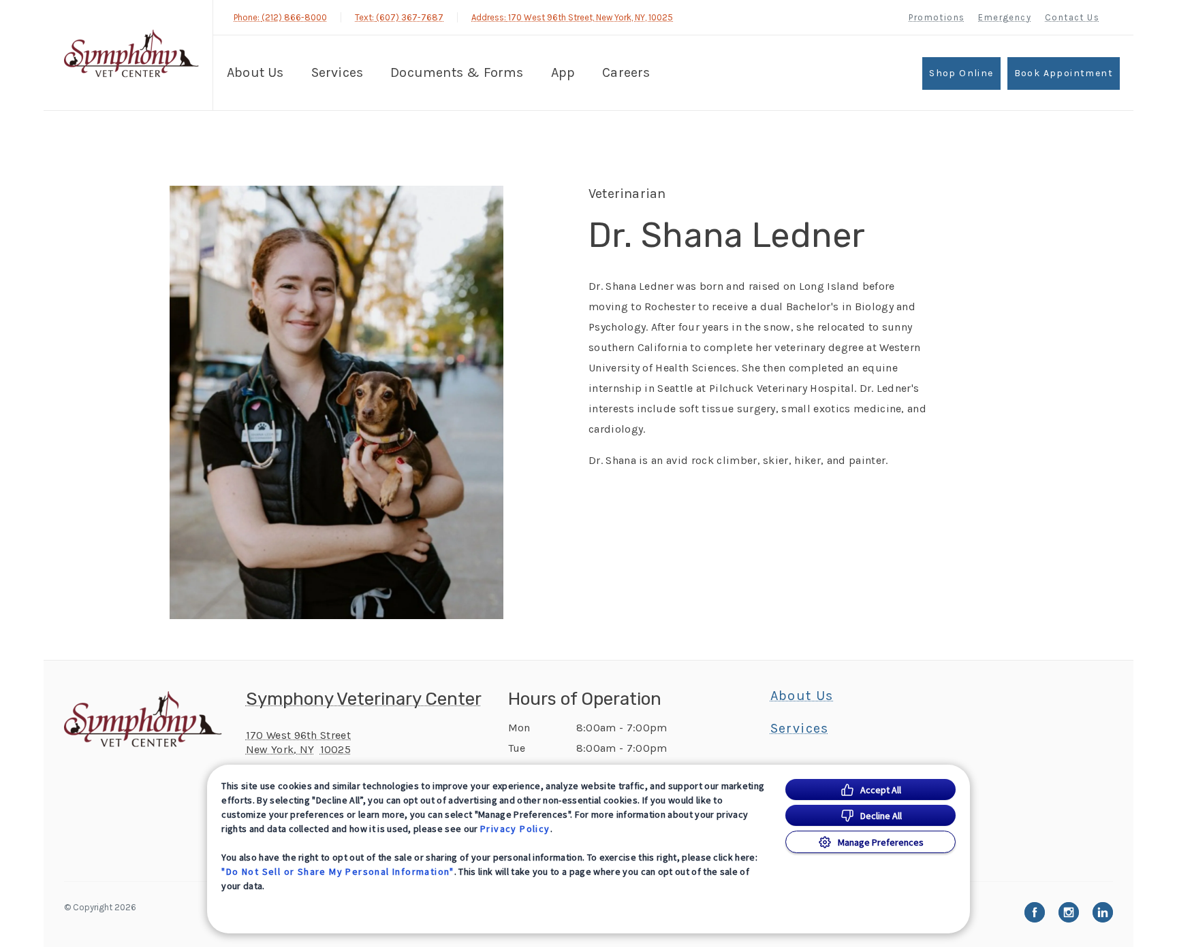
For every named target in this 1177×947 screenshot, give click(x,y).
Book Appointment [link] (1063, 73)
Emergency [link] (1004, 17)
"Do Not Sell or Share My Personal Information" (337, 871)
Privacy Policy (515, 829)
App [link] (563, 72)
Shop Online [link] (961, 73)
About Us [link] (802, 696)
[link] (131, 53)
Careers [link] (626, 72)
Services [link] (337, 72)
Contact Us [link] (1072, 17)
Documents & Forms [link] (456, 72)
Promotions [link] (936, 17)
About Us (255, 72)
